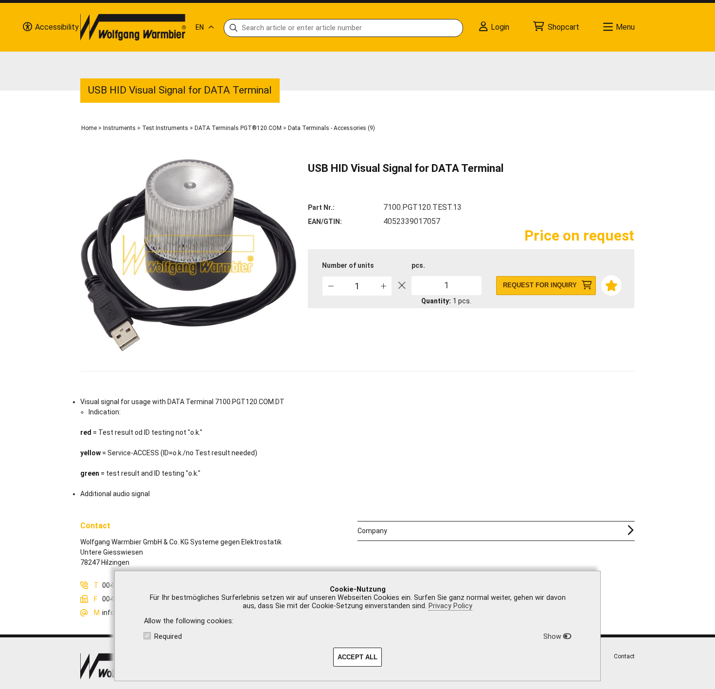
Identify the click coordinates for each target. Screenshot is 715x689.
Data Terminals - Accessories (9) (331, 128)
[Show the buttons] (27, 27)
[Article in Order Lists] (610, 284)
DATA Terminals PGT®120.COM (238, 128)
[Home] (133, 27)
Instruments (119, 128)
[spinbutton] (357, 286)
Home (89, 128)
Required (168, 637)
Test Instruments (165, 128)
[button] (383, 285)
